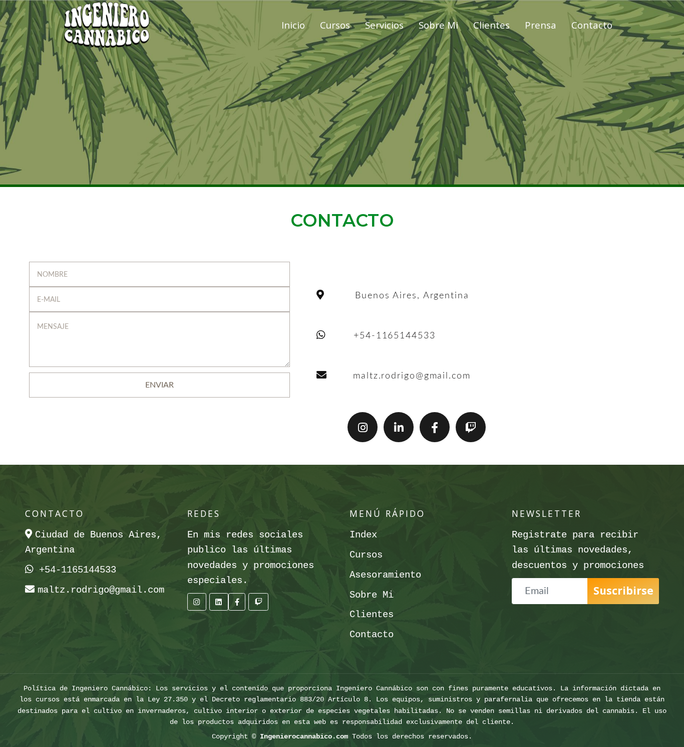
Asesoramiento (385, 575)
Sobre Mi (438, 25)
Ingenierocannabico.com (304, 736)
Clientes (491, 25)
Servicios (384, 25)
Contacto (591, 25)
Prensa (540, 25)
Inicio (293, 25)
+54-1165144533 (395, 335)
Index (363, 534)
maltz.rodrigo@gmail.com (412, 376)
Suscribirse (623, 591)
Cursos (335, 25)
